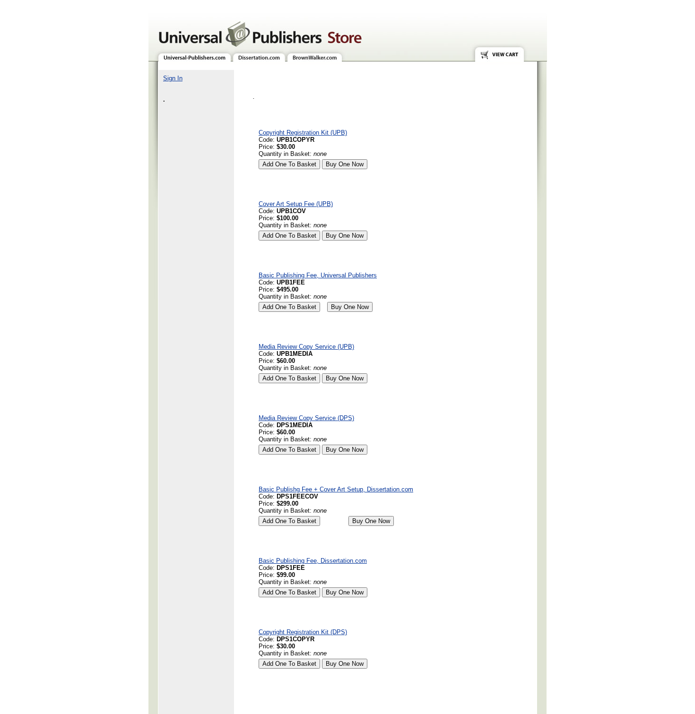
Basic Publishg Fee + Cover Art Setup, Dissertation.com (336, 489)
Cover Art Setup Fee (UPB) (296, 203)
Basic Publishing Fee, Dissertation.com (313, 560)
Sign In (172, 78)
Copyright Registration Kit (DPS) (303, 632)
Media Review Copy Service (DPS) (306, 418)
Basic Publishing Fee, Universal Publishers (318, 275)
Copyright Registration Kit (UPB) (303, 132)
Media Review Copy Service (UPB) (306, 346)
